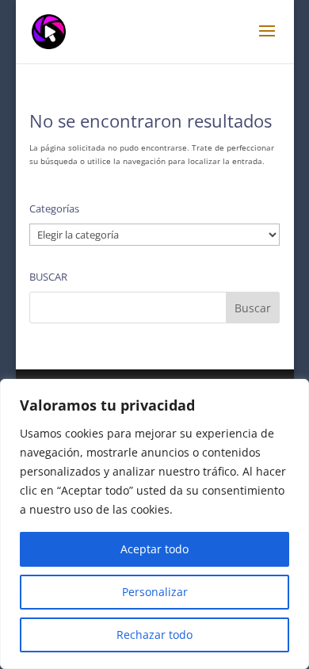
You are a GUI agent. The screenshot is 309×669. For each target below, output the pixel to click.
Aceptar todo (154, 548)
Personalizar (155, 591)
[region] (154, 524)
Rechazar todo (154, 634)
